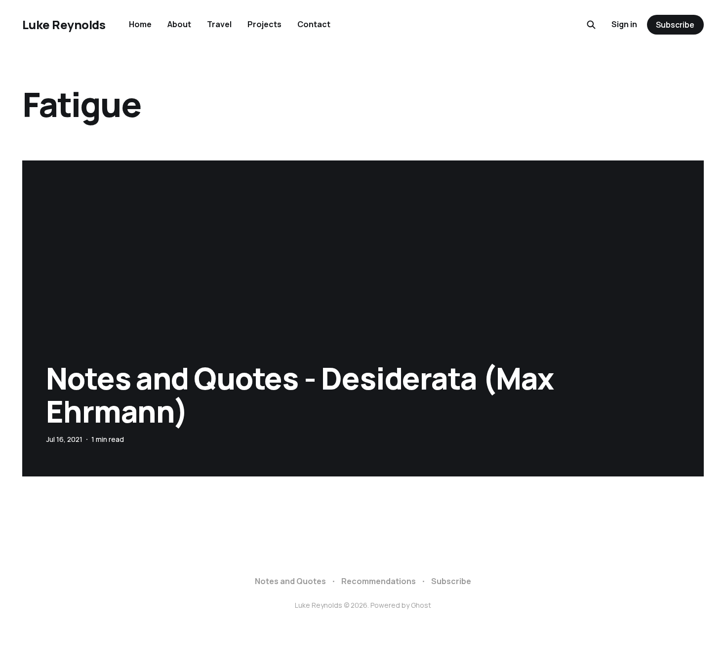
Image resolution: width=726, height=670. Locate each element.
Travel (219, 24)
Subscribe (675, 24)
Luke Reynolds (63, 25)
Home (140, 24)
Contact (313, 24)
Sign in (624, 24)
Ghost (421, 605)
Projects (264, 24)
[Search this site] (591, 24)
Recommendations (378, 581)
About (179, 24)
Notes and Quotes (290, 581)
